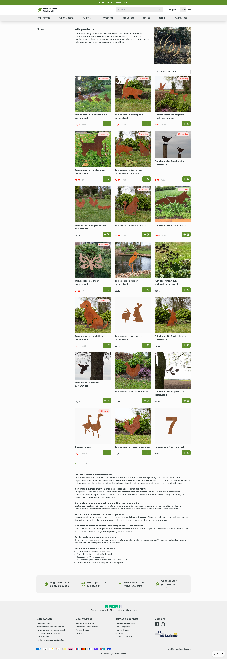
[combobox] (139, 9)
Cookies (79, 633)
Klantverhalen (122, 630)
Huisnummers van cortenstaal (50, 626)
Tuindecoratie (43, 18)
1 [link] (75, 463)
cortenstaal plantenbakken (132, 517)
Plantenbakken (43, 636)
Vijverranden (181, 18)
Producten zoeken (123, 636)
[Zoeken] (160, 9)
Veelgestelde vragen (125, 623)
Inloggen (172, 9)
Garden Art (107, 18)
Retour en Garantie (85, 623)
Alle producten (43, 623)
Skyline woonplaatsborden (48, 633)
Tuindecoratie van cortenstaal (50, 630)
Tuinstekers (88, 18)
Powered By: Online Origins (113, 653)
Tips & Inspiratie (122, 626)
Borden (162, 18)
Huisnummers (128, 18)
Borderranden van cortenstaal (50, 640)
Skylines (146, 18)
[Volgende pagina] (90, 463)
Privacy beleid (82, 630)
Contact (119, 633)
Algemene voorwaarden (87, 626)
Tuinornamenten (66, 18)
